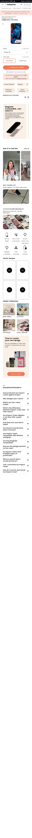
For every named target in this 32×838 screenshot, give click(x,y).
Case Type (6, 56)
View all (26, 148)
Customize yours (6, 8)
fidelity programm (22, 78)
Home (3, 16)
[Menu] (2, 4)
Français (21, 5)
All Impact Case (10, 16)
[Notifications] (5, 4)
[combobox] (16, 52)
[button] (24, 4)
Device (5, 48)
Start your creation (16, 374)
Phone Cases (16, 8)
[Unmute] (17, 177)
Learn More (26, 48)
